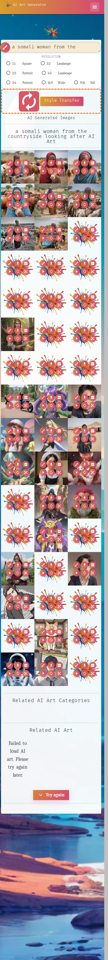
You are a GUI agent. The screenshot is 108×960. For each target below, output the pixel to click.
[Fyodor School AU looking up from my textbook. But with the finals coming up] (84, 569)
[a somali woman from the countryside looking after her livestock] (17, 167)
